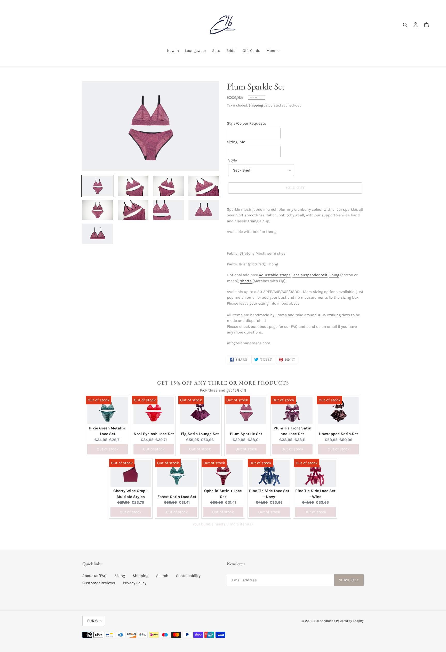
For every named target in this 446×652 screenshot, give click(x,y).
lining (334, 275)
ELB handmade (324, 621)
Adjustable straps (275, 275)
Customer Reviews (98, 583)
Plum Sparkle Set (246, 433)
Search (162, 575)
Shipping (256, 105)
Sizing (119, 575)
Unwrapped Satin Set (338, 433)
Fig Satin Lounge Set (200, 433)
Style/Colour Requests (246, 123)
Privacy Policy (134, 583)
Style (232, 160)
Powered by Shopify (350, 621)
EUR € (92, 620)
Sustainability (188, 575)
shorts (246, 281)
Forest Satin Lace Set (176, 496)
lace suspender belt (310, 275)
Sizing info (236, 142)
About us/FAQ (94, 575)
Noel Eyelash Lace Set (154, 433)
